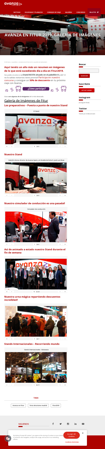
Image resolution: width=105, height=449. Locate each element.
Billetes (93, 12)
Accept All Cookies (71, 435)
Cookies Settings (72, 442)
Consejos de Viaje (54, 12)
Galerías (68, 12)
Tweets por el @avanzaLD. (87, 114)
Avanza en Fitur (18, 405)
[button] (8, 438)
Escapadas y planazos (34, 12)
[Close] (82, 433)
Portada (7, 62)
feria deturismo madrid (38, 405)
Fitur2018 (55, 405)
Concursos (80, 12)
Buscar (85, 76)
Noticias (17, 12)
